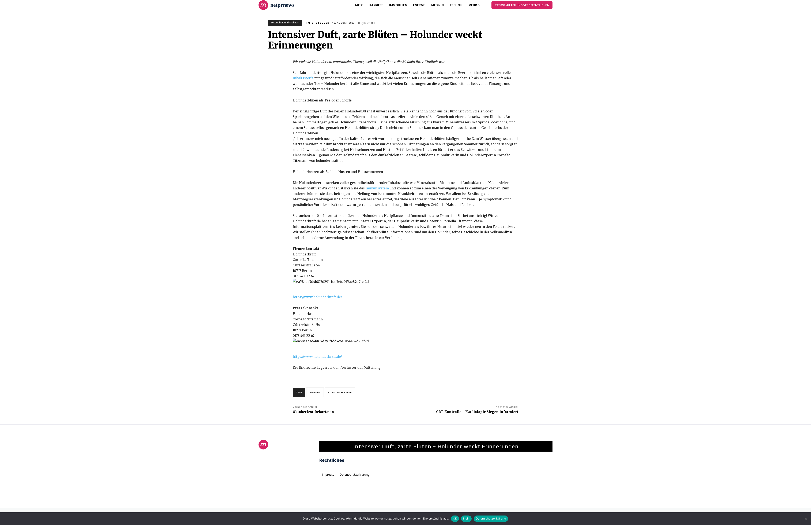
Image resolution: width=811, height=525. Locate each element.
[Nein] (806, 519)
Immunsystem (377, 188)
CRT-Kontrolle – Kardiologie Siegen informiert (477, 412)
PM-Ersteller (317, 23)
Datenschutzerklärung (491, 518)
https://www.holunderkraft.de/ (317, 297)
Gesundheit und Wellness (285, 22)
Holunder (315, 392)
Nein (466, 518)
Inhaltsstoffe (303, 78)
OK (455, 518)
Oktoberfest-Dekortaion (313, 412)
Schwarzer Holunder (340, 392)
